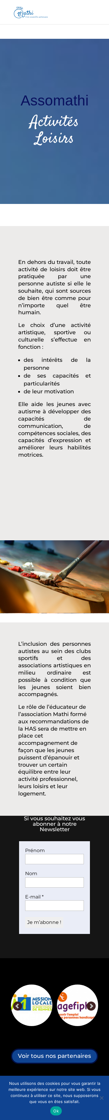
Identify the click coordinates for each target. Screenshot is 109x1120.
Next (91, 1006)
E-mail (34, 897)
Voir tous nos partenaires (54, 1055)
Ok (56, 1110)
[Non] (101, 1098)
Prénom (35, 850)
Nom (31, 873)
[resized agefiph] (49, 1005)
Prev (18, 1006)
